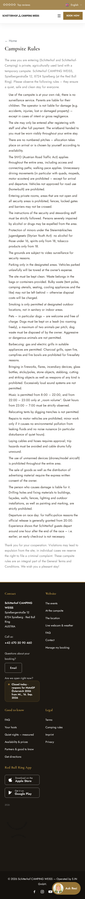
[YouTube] (50, 892)
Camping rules (54, 727)
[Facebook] (34, 892)
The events (51, 603)
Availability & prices (16, 742)
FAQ (48, 633)
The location (52, 618)
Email (13, 668)
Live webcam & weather (59, 625)
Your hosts (11, 727)
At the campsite (54, 611)
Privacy (49, 742)
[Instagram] (42, 892)
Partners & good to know (19, 749)
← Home (11, 40)
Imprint (49, 735)
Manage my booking (57, 647)
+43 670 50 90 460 (18, 643)
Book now (72, 15)
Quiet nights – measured (19, 735)
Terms (48, 720)
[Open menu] (59, 16)
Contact (49, 640)
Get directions (13, 757)
